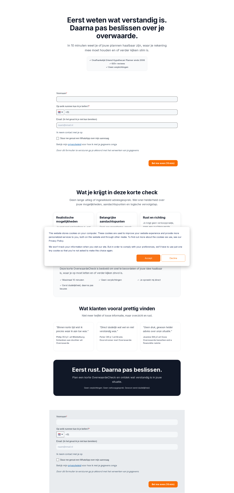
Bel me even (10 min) (163, 163)
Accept (148, 258)
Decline (173, 258)
